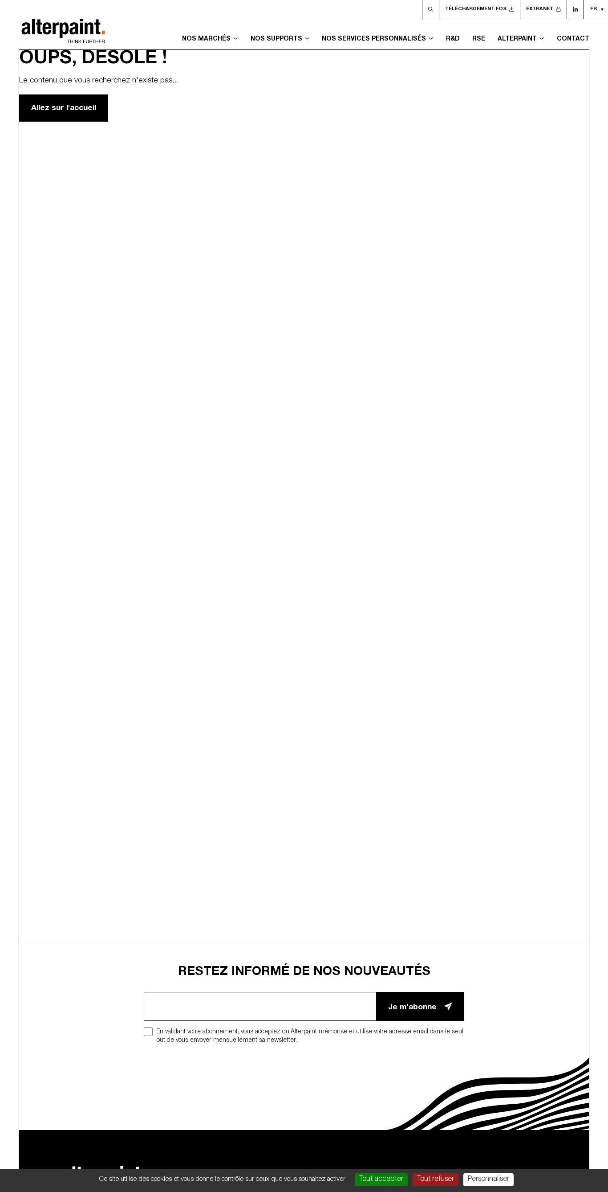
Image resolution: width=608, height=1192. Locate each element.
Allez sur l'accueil (63, 108)
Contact (573, 39)
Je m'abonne (412, 1008)
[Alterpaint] (63, 25)
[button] (596, 9)
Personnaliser (488, 1179)
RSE (478, 39)
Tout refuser (435, 1179)
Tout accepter (381, 1179)
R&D (453, 39)
